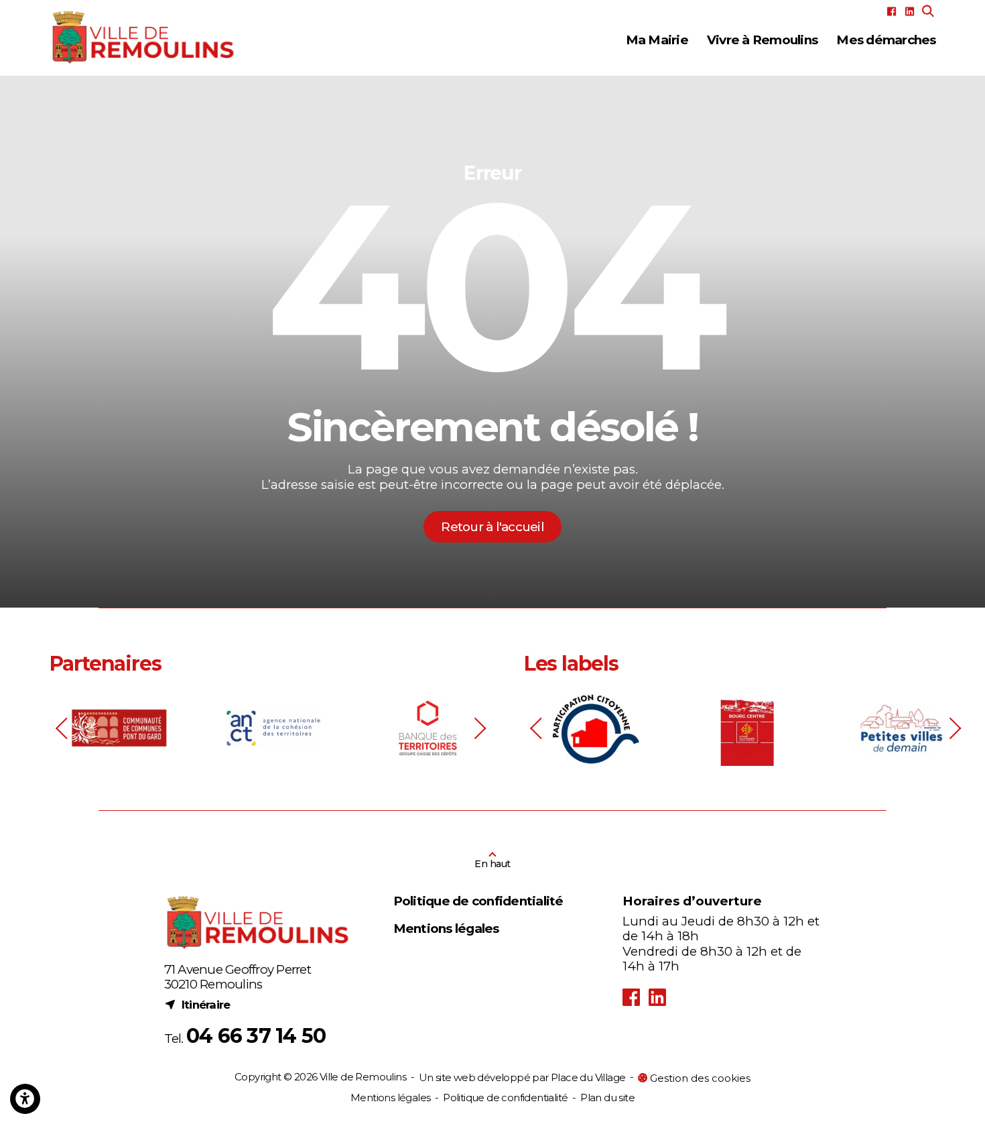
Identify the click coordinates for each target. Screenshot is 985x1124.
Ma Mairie (657, 40)
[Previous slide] (63, 728)
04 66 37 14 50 (256, 1035)
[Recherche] (928, 11)
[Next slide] (478, 728)
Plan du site (607, 1097)
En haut (492, 864)
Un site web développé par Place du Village (522, 1078)
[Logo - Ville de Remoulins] (144, 37)
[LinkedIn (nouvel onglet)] (910, 11)
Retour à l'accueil (492, 527)
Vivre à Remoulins (762, 40)
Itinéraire (197, 1004)
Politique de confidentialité (478, 901)
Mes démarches (885, 40)
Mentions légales (446, 928)
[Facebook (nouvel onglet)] (891, 11)
